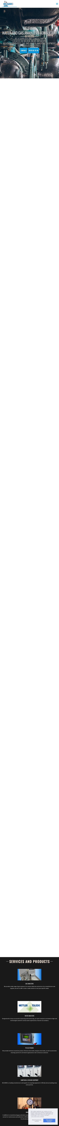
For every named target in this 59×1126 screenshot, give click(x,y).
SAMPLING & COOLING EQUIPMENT (29, 1080)
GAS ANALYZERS (29, 984)
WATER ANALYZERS (29, 1016)
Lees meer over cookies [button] (37, 1116)
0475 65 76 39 (33, 50)
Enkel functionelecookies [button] (36, 1120)
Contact (24, 50)
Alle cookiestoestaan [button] (49, 1120)
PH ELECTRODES (29, 1048)
